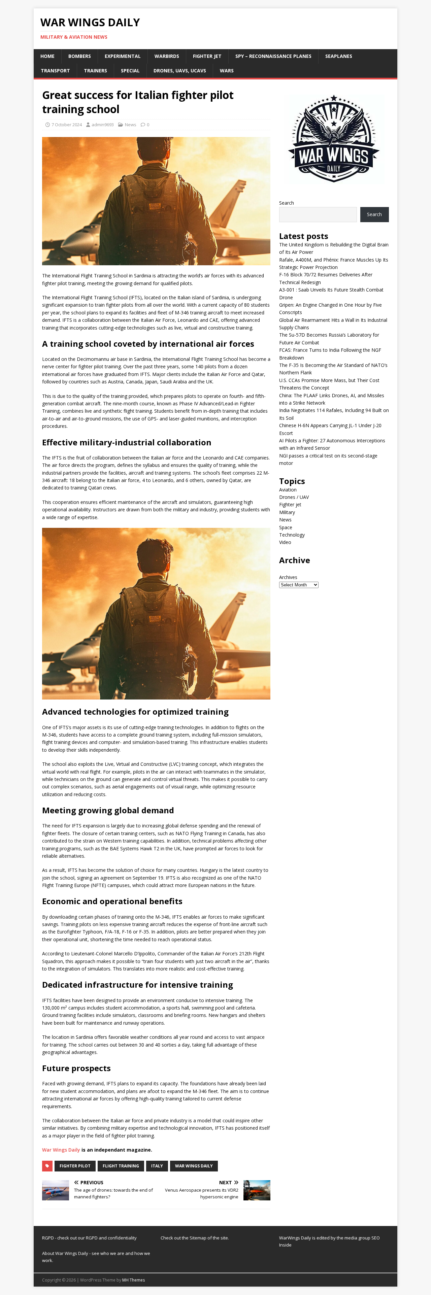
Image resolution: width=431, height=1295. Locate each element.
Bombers (79, 56)
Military (287, 512)
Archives (288, 577)
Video (285, 542)
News (130, 125)
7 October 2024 (67, 125)
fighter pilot (75, 1166)
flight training (121, 1166)
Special (130, 70)
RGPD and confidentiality (111, 1238)
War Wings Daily (61, 1150)
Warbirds (167, 56)
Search (286, 203)
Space (285, 527)
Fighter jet (207, 56)
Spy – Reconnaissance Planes (273, 56)
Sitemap (198, 1238)
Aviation (288, 489)
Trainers (95, 70)
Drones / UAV (294, 497)
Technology (292, 535)
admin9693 (103, 125)
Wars (227, 70)
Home (47, 56)
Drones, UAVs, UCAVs (180, 70)
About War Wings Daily (65, 1253)
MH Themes (133, 1280)
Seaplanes (338, 56)
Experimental (123, 56)
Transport (55, 70)
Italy (157, 1166)
